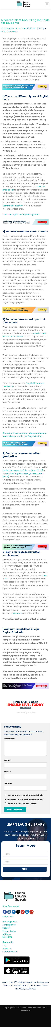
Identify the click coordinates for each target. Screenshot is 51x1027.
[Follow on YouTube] (31, 912)
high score (17, 613)
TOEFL (44, 575)
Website (8, 783)
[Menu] (47, 4)
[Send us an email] (18, 912)
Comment (9, 738)
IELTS (7, 578)
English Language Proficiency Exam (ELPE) (22, 470)
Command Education (12, 205)
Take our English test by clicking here (20, 214)
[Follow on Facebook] (5, 912)
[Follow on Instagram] (9, 912)
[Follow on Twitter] (14, 912)
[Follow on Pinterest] (23, 912)
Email (7, 772)
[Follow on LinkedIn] (27, 912)
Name (7, 760)
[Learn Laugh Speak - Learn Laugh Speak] (23, 4)
